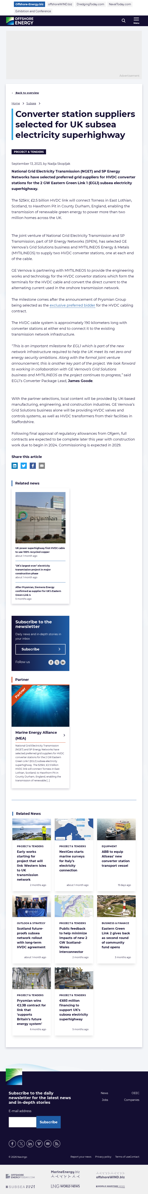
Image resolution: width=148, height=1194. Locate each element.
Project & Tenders (29, 152)
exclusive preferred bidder (72, 305)
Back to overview (27, 92)
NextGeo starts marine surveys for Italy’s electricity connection (72, 861)
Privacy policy (103, 1156)
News (104, 1093)
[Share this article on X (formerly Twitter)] (24, 466)
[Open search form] (123, 20)
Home (16, 103)
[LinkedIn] (63, 662)
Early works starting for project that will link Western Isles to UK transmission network (31, 865)
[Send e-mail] (47, 1143)
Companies (131, 1100)
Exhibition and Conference (33, 11)
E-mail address (20, 1111)
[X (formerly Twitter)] (57, 662)
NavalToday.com (120, 4)
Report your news (81, 1156)
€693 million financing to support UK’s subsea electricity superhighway (73, 1010)
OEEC (135, 1093)
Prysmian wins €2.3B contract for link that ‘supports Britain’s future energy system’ (31, 1012)
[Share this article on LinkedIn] (15, 466)
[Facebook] (51, 662)
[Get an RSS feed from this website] (56, 1143)
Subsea (31, 103)
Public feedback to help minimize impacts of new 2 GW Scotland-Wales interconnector (73, 940)
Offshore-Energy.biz (29, 4)
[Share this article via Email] (42, 466)
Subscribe (30, 649)
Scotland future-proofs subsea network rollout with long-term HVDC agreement (31, 938)
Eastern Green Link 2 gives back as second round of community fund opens (116, 938)
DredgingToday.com (90, 4)
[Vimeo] (39, 1143)
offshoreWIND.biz (60, 4)
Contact (134, 1156)
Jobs (105, 1100)
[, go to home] (19, 21)
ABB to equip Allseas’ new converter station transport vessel (116, 859)
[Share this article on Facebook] (33, 466)
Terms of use (122, 1156)
